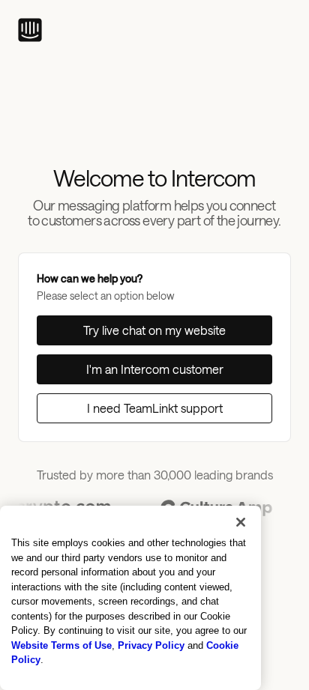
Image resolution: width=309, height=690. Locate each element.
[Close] (240, 522)
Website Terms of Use (61, 645)
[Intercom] (30, 30)
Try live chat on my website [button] (154, 330)
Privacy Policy (151, 645)
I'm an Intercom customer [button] (155, 369)
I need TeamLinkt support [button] (155, 408)
